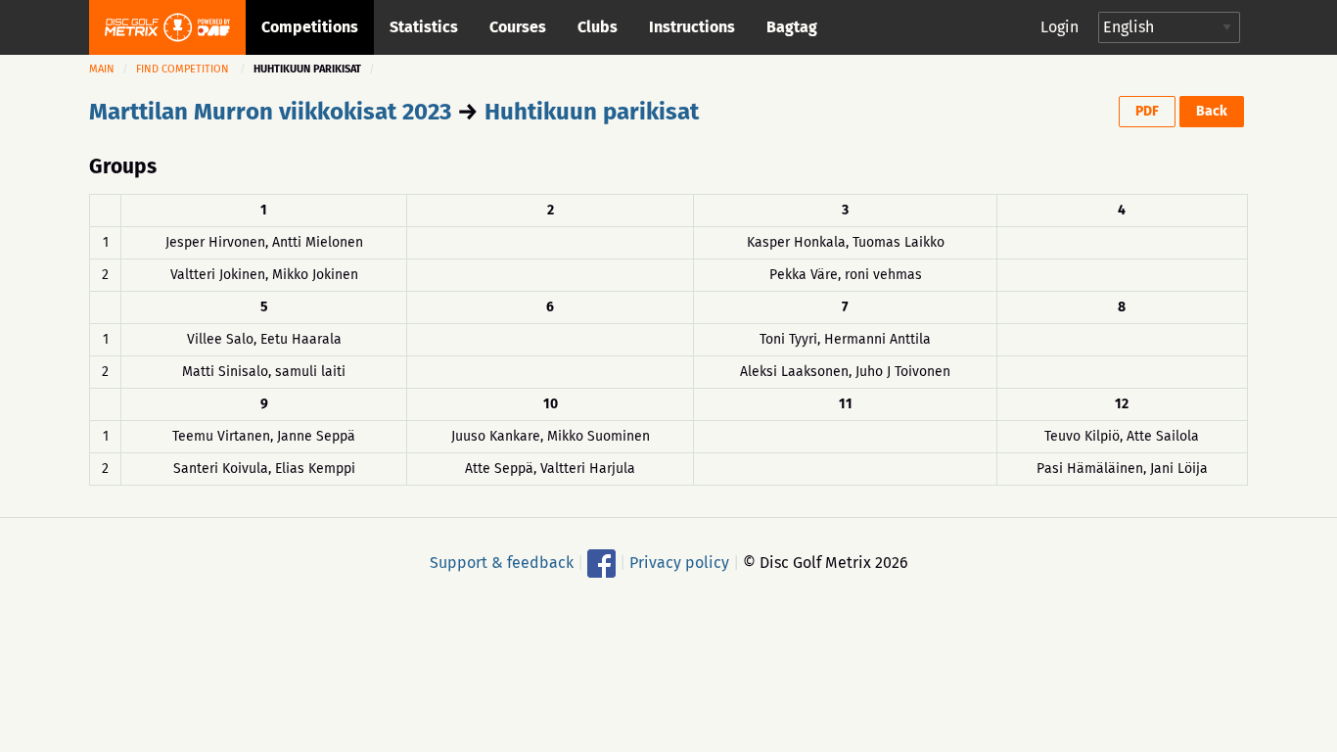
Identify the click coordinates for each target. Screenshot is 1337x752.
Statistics (424, 27)
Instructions (692, 27)
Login (1059, 27)
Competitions (309, 27)
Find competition (182, 69)
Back (1211, 111)
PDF (1147, 111)
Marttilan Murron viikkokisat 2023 (270, 111)
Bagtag (791, 27)
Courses (517, 27)
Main (102, 69)
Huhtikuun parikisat (591, 111)
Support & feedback (502, 561)
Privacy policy (679, 561)
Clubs (597, 27)
